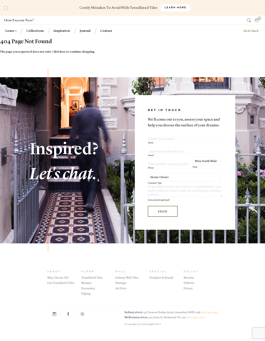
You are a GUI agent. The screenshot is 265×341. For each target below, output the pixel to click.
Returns (189, 277)
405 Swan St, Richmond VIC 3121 (167, 317)
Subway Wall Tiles (126, 277)
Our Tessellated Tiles (60, 283)
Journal (85, 31)
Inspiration (62, 31)
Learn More (175, 8)
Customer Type (155, 183)
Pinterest (84, 314)
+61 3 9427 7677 (196, 317)
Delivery (189, 283)
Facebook (70, 314)
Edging (85, 293)
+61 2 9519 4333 (209, 312)
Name (150, 143)
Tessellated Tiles (92, 277)
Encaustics (88, 288)
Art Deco (121, 288)
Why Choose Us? (58, 277)
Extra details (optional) (158, 200)
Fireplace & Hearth (161, 277)
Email (151, 155)
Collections (35, 31)
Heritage (120, 283)
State (195, 167)
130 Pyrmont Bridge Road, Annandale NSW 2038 (171, 312)
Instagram (56, 314)
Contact (106, 31)
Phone (151, 168)
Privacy (188, 288)
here (63, 51)
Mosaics (86, 283)
